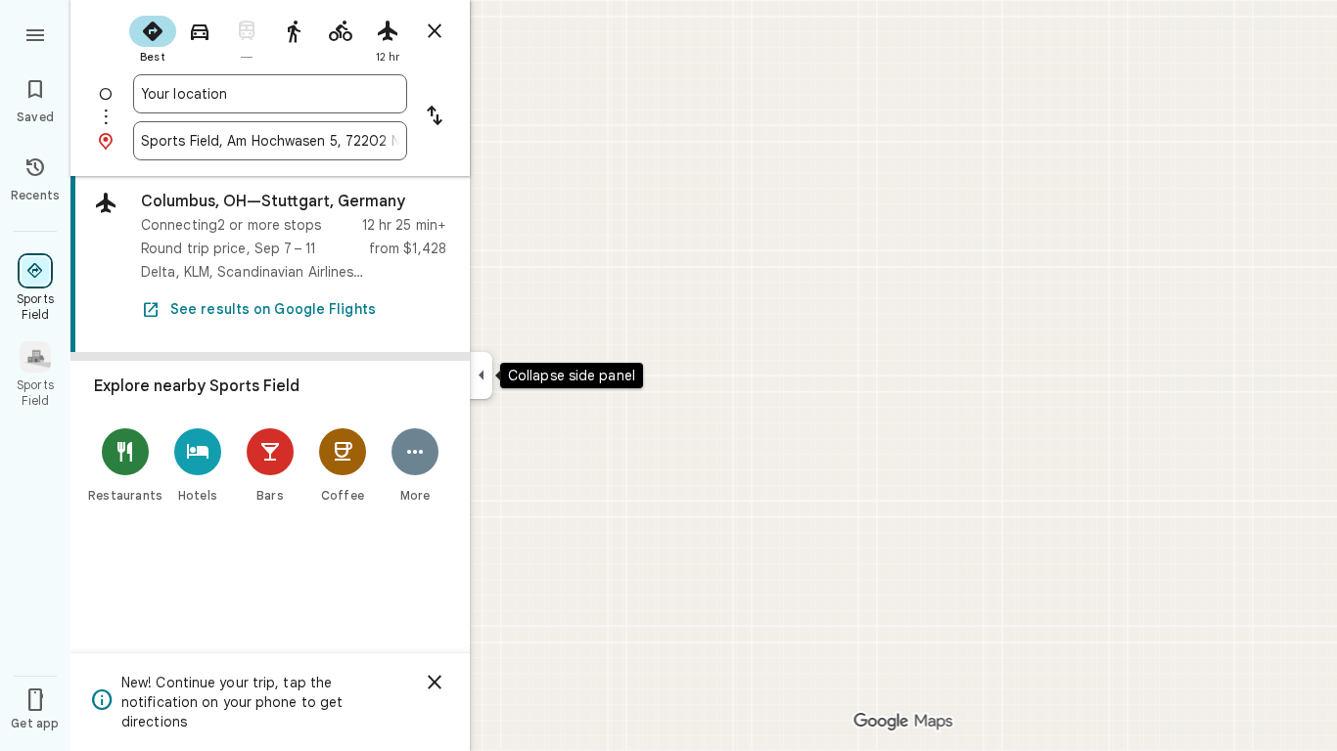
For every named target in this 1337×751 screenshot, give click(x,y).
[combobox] (270, 93)
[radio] (152, 37)
